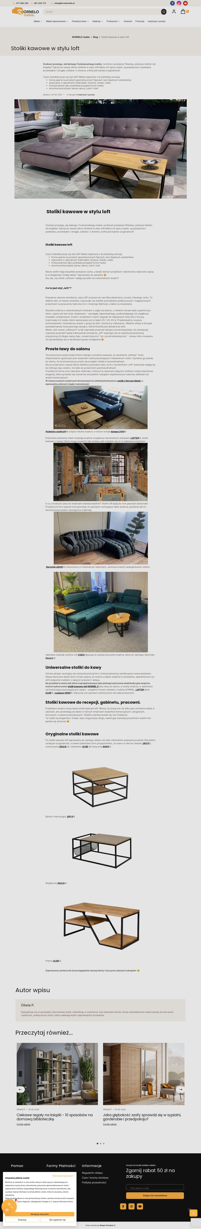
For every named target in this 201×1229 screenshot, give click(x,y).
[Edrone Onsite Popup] (100, 614)
